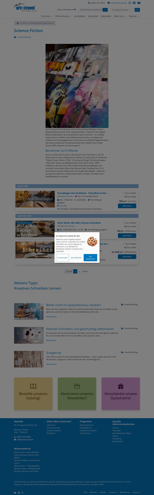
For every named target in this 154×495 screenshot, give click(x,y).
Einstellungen (62, 258)
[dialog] (77, 247)
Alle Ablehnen (76, 258)
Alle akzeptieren (90, 257)
